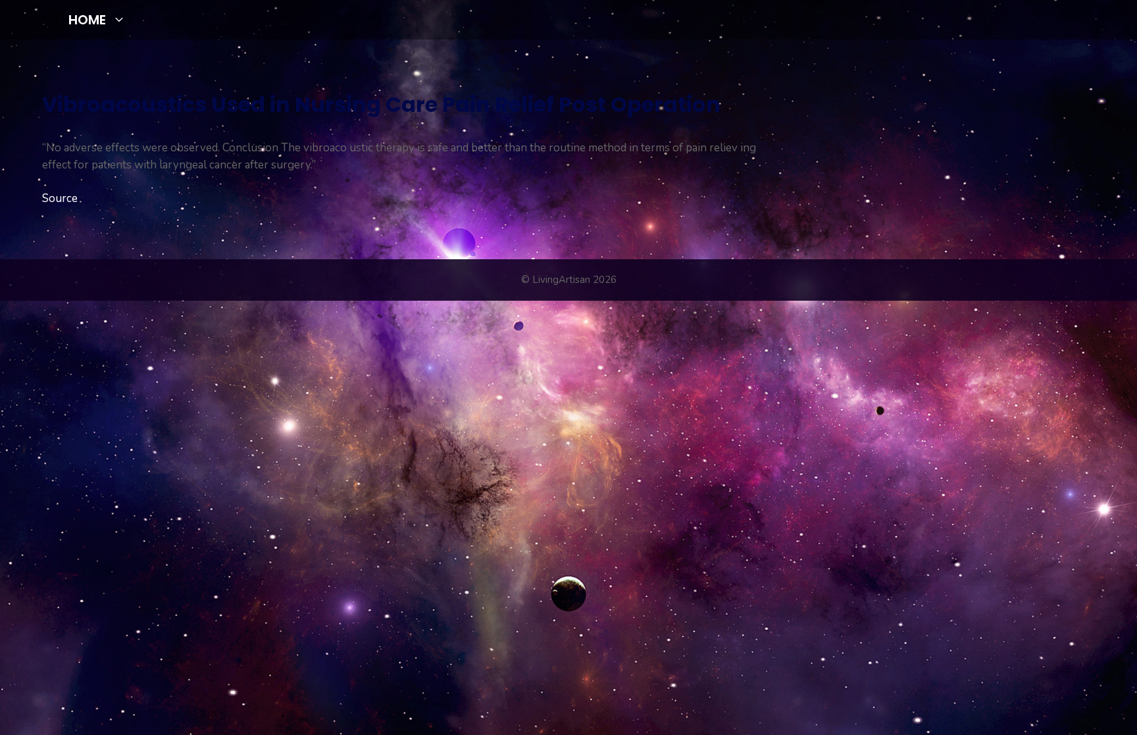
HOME (87, 20)
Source (60, 198)
